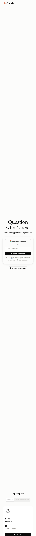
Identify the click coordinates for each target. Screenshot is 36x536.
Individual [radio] (10, 500)
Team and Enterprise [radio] (22, 500)
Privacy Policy (10, 259)
